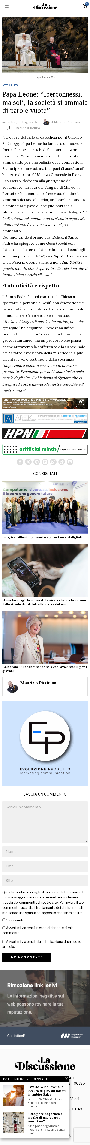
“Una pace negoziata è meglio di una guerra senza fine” (45, 1117)
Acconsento (14, 920)
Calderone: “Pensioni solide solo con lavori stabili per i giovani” (44, 669)
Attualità (10, 85)
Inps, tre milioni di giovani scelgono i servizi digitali (42, 537)
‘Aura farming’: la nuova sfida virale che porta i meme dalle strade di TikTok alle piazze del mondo (44, 602)
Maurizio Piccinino (67, 122)
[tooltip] (20, 462)
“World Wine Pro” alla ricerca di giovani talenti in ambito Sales (47, 1090)
